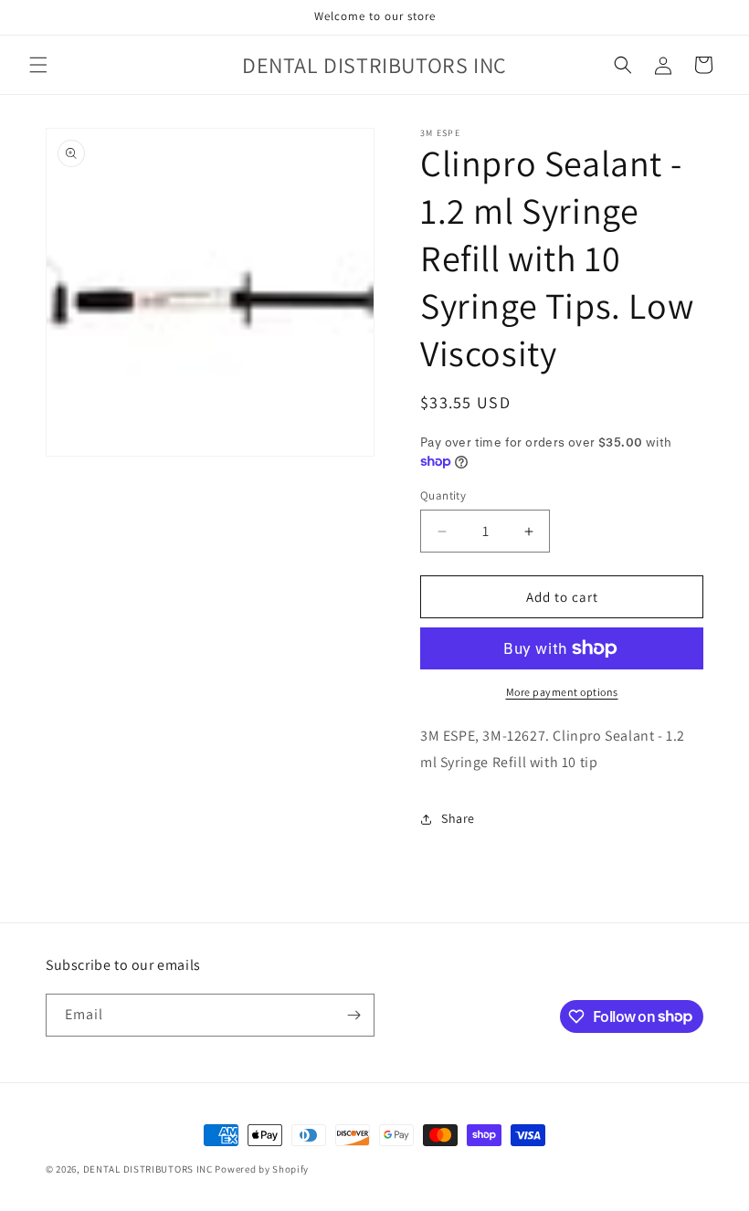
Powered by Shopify (262, 1169)
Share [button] (458, 818)
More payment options (562, 692)
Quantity (443, 495)
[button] (38, 65)
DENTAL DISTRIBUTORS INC (148, 1169)
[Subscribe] (353, 1015)
